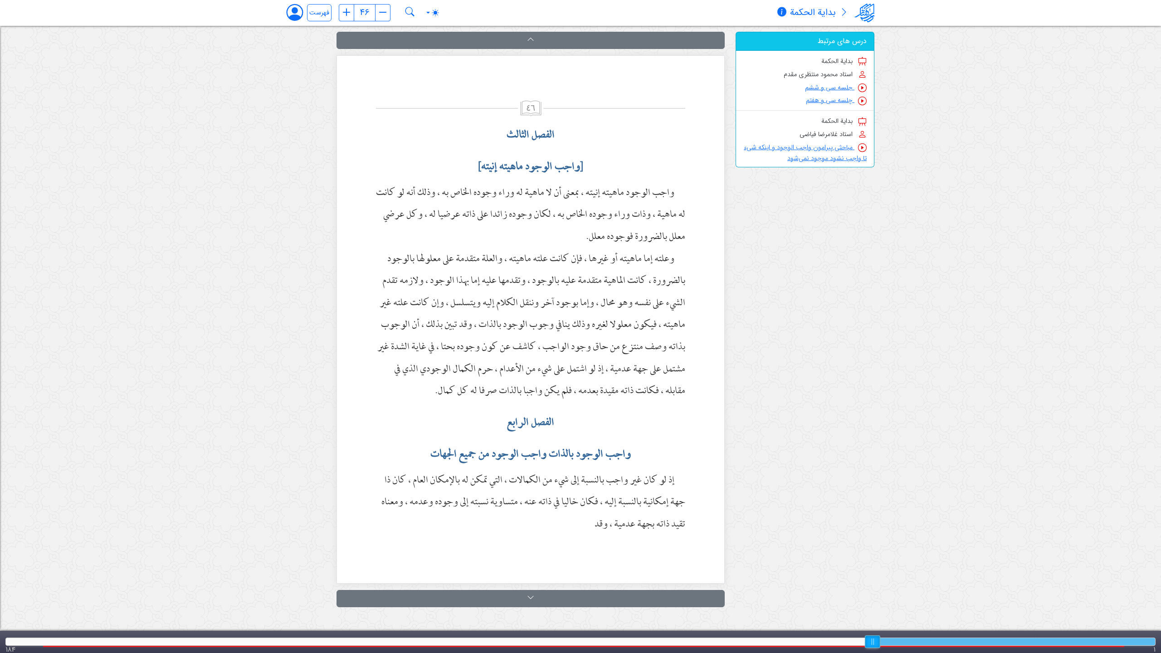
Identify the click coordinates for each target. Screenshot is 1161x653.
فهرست (319, 13)
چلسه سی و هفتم (830, 100)
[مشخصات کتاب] (781, 13)
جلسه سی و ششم (829, 88)
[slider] (872, 641)
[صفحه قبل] (346, 12)
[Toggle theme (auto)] (432, 12)
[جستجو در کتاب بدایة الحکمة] (410, 12)
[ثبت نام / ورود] (299, 12)
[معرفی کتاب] (844, 13)
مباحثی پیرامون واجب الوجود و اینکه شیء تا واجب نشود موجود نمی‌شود (805, 153)
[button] (531, 40)
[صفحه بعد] (382, 12)
